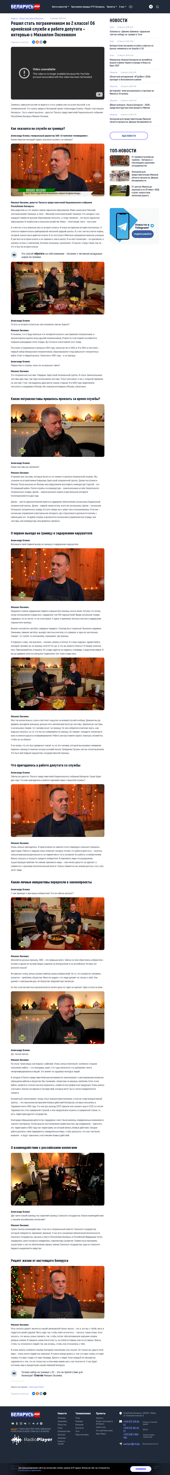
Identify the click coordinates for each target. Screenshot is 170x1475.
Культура (61, 1434)
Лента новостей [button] (59, 6)
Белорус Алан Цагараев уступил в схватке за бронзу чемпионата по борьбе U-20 (131, 47)
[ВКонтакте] (33, 42)
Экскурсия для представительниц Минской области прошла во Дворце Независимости (130, 120)
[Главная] (26, 7)
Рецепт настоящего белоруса (104, 1422)
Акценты (99, 1418)
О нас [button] (121, 6)
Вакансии (79, 1424)
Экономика (62, 1421)
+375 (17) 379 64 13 (140, 1423)
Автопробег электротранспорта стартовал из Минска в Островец (132, 92)
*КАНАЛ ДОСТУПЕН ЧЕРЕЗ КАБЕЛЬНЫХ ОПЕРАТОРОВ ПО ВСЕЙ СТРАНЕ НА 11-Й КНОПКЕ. (31, 1430)
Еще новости (129, 135)
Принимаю (141, 1469)
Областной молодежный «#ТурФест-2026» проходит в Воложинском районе (130, 78)
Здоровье (62, 1438)
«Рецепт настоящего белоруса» (31, 18)
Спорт (112, 27)
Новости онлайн (61, 1442)
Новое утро (101, 1427)
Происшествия (64, 1431)
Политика (62, 1418)
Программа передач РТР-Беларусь (88, 6)
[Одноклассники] (37, 42)
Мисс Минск (101, 1433)
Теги (77, 1431)
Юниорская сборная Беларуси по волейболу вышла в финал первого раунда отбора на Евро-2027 (131, 62)
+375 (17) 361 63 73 (135, 1429)
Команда (79, 1421)
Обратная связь (82, 1434)
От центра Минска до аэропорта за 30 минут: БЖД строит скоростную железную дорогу (145, 191)
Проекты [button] (111, 6)
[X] (44, 42)
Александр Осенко (36, 1387)
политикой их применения (30, 1470)
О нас (77, 1418)
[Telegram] (41, 42)
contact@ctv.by (140, 1443)
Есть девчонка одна (104, 1430)
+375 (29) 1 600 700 (139, 1436)
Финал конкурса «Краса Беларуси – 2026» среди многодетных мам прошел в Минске (130, 106)
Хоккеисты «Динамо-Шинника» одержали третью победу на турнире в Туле (130, 33)
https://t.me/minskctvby (121, 209)
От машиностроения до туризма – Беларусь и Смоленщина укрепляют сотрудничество (143, 161)
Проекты (14, 18)
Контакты (79, 1428)
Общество (113, 72)
